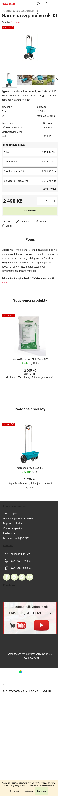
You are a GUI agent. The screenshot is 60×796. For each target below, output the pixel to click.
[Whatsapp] (22, 577)
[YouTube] (29, 577)
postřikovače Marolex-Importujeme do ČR (29, 654)
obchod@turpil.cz (20, 554)
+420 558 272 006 (21, 561)
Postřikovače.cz (30, 657)
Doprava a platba (12, 523)
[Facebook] (6, 577)
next (56, 331)
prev (3, 331)
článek (5, 282)
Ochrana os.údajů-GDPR (16, 538)
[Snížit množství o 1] (39, 201)
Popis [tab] (30, 239)
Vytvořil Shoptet (32, 671)
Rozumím (41, 791)
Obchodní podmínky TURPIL (18, 518)
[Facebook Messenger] (14, 577)
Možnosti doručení (12, 132)
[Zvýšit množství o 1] (54, 201)
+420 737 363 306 (21, 568)
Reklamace (9, 533)
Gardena (41, 107)
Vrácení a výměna (12, 528)
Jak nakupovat (11, 513)
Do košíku (30, 210)
